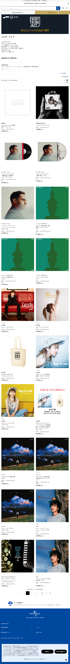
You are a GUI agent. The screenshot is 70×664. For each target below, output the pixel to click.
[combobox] (30, 8)
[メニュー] (68, 3)
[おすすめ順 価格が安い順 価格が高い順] (64, 76)
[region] (17, 12)
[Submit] (58, 8)
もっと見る (63, 73)
